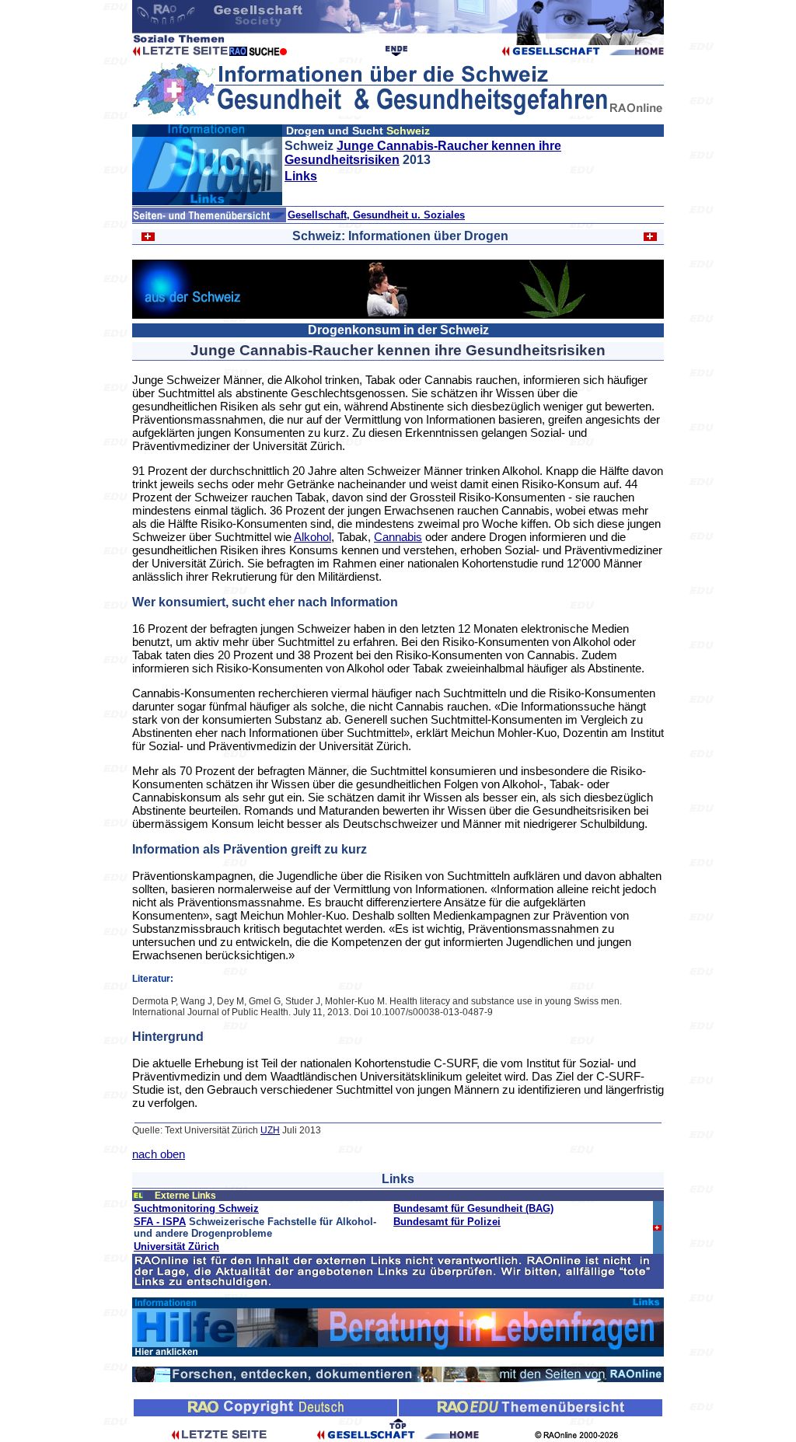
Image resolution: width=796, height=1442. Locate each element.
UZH (270, 1130)
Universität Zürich (176, 1246)
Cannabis (398, 536)
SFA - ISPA (160, 1221)
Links (301, 176)
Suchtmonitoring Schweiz (196, 1208)
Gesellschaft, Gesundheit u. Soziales (376, 215)
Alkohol (312, 536)
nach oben (158, 1154)
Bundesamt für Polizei (447, 1221)
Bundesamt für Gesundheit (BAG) (473, 1208)
